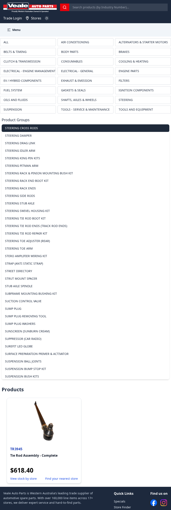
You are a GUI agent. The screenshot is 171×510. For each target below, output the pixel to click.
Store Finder (122, 507)
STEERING (126, 100)
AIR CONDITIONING (75, 42)
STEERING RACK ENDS (20, 188)
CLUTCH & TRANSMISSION (22, 61)
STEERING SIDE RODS (20, 196)
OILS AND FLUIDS (16, 100)
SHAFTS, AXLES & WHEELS (79, 100)
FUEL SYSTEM (13, 90)
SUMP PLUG (13, 309)
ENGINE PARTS (129, 71)
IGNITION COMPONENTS (136, 90)
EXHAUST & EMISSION (76, 81)
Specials (119, 501)
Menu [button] (16, 30)
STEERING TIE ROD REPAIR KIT (26, 233)
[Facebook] (153, 502)
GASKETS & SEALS (73, 90)
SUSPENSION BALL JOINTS (23, 361)
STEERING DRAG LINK (20, 143)
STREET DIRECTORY (18, 271)
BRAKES (124, 52)
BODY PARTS (69, 52)
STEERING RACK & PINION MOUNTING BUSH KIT (39, 173)
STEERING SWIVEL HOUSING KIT (27, 211)
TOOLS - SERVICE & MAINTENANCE (85, 109)
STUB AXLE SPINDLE (19, 286)
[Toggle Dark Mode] (47, 18)
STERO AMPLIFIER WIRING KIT (26, 256)
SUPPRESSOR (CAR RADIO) (23, 339)
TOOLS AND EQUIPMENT (136, 109)
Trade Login (12, 18)
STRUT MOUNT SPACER (21, 278)
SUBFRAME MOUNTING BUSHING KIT (31, 294)
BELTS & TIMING (15, 52)
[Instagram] (163, 502)
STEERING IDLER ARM (20, 151)
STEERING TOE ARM (19, 248)
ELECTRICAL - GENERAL (77, 71)
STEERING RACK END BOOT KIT (27, 181)
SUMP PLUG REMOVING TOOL (25, 316)
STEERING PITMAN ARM (21, 166)
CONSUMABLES (72, 61)
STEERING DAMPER (18, 136)
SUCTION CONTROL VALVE (23, 301)
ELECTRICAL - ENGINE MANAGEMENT (29, 71)
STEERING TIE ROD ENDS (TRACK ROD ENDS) (36, 226)
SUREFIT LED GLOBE (19, 346)
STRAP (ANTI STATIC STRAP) (24, 263)
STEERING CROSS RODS (21, 128)
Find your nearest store (61, 479)
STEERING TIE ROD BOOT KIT (25, 218)
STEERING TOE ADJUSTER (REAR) (27, 241)
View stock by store (23, 479)
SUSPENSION (13, 109)
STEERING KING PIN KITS (22, 158)
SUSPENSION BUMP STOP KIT (25, 369)
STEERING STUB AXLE (20, 203)
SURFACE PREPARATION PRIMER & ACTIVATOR (37, 354)
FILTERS (124, 81)
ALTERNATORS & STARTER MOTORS (143, 42)
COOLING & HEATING (133, 61)
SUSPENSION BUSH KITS (22, 376)
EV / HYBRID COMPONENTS (22, 81)
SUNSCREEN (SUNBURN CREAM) (27, 331)
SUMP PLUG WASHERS (20, 324)
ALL (6, 42)
